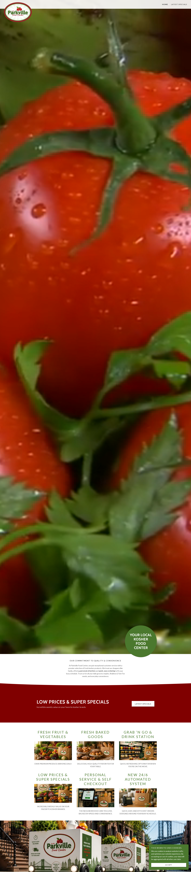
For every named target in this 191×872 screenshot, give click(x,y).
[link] (27, 3)
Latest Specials (143, 704)
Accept (168, 865)
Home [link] (165, 4)
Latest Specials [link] (179, 4)
